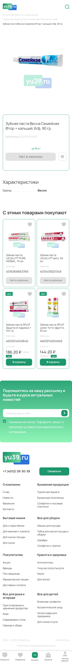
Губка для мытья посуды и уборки (52, 533)
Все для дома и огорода (14, 596)
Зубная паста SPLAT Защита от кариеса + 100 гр (18, 328)
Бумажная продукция (53, 484)
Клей (5, 614)
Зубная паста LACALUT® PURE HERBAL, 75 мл (16, 258)
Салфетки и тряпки (49, 545)
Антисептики (45, 562)
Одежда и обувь (12, 625)
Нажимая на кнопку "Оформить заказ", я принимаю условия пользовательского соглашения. (36, 427)
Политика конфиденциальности (36, 645)
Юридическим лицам (16, 579)
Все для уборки (48, 518)
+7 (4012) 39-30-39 (16, 471)
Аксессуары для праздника (47, 614)
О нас (6, 492)
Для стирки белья (13, 525)
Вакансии (9, 503)
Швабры (42, 540)
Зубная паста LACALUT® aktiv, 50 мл (51, 258)
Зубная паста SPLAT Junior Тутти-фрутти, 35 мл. (52, 328)
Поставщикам (11, 573)
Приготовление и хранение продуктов (15, 607)
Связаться (54, 471)
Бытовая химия (14, 518)
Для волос (43, 579)
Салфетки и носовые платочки (50, 505)
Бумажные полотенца (50, 497)
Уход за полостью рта (50, 568)
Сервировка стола (14, 619)
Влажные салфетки (49, 601)
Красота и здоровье (51, 555)
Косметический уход (49, 607)
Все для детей (47, 594)
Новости (8, 497)
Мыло (40, 573)
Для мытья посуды (14, 537)
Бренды (7, 568)
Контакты (8, 509)
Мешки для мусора (48, 525)
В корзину (19, 362)
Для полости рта (47, 622)
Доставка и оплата (14, 585)
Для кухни (9, 542)
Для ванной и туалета (16, 531)
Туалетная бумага (48, 492)
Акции (6, 562)
